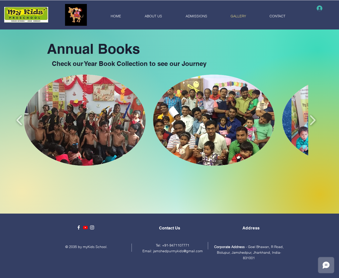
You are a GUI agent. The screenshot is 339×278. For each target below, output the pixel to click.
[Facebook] (78, 227)
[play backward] (19, 120)
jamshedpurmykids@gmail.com (178, 251)
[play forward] (312, 120)
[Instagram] (92, 227)
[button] (85, 120)
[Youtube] (85, 227)
